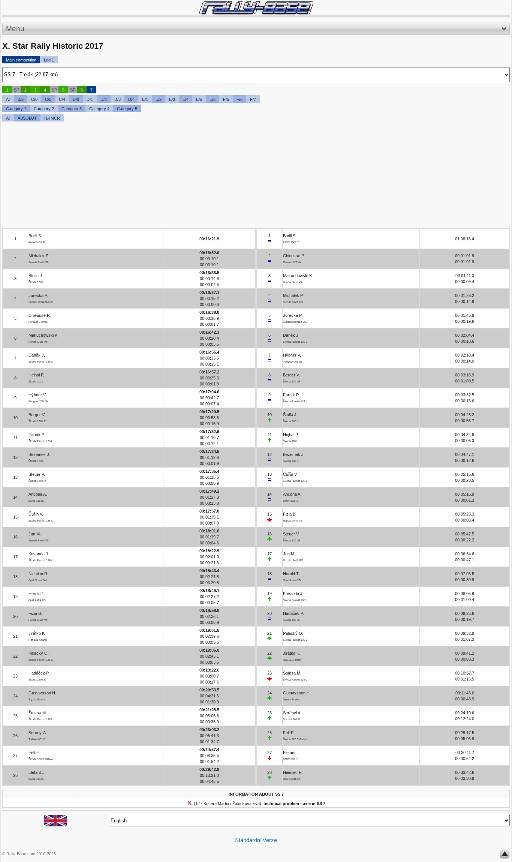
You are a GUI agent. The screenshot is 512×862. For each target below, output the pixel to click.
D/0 (76, 99)
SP (16, 90)
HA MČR (52, 118)
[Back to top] (505, 855)
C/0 (34, 99)
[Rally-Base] (256, 7)
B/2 (21, 99)
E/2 (159, 99)
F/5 (226, 99)
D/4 (131, 99)
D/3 (117, 99)
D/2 (103, 99)
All (8, 99)
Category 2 (44, 108)
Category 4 (99, 108)
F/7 (253, 99)
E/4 (186, 99)
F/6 (240, 99)
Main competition (21, 60)
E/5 (199, 99)
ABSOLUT (27, 118)
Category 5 (127, 108)
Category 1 (16, 108)
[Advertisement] (227, 175)
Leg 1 (49, 60)
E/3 (172, 99)
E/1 (145, 99)
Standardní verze (256, 840)
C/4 (62, 99)
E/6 (213, 99)
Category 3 (71, 108)
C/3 (48, 99)
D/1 (90, 99)
